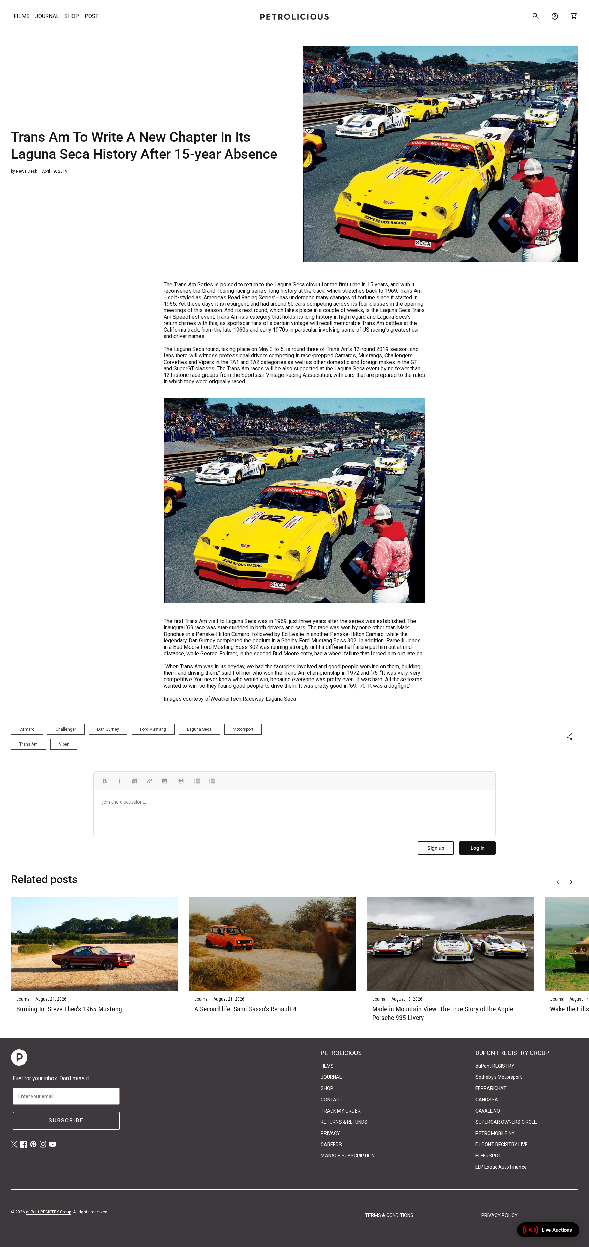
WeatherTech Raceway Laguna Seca (253, 699)
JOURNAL (47, 16)
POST (92, 16)
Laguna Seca (199, 729)
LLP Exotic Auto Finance (501, 1167)
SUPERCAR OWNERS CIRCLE (506, 1122)
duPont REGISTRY (494, 1066)
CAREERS (331, 1144)
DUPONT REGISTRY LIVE (501, 1144)
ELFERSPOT (488, 1155)
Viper (64, 744)
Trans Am (28, 744)
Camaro (26, 729)
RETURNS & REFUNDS (344, 1122)
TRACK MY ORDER (341, 1111)
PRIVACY (330, 1133)
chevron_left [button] (558, 882)
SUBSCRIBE (66, 1120)
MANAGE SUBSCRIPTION (348, 1155)
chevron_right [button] (571, 882)
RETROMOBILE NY (495, 1133)
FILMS (22, 16)
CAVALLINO (487, 1111)
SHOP (71, 16)
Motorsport (243, 729)
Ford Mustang (153, 729)
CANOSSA (486, 1099)
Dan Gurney (108, 729)
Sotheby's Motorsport (498, 1077)
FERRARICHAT (491, 1088)
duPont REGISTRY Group (48, 1212)
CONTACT (332, 1099)
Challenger (66, 729)
